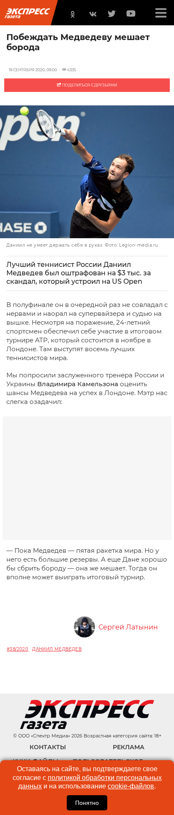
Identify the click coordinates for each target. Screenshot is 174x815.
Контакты (48, 747)
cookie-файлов (131, 786)
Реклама (128, 747)
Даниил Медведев (57, 649)
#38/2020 (17, 649)
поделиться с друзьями (89, 85)
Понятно (87, 802)
